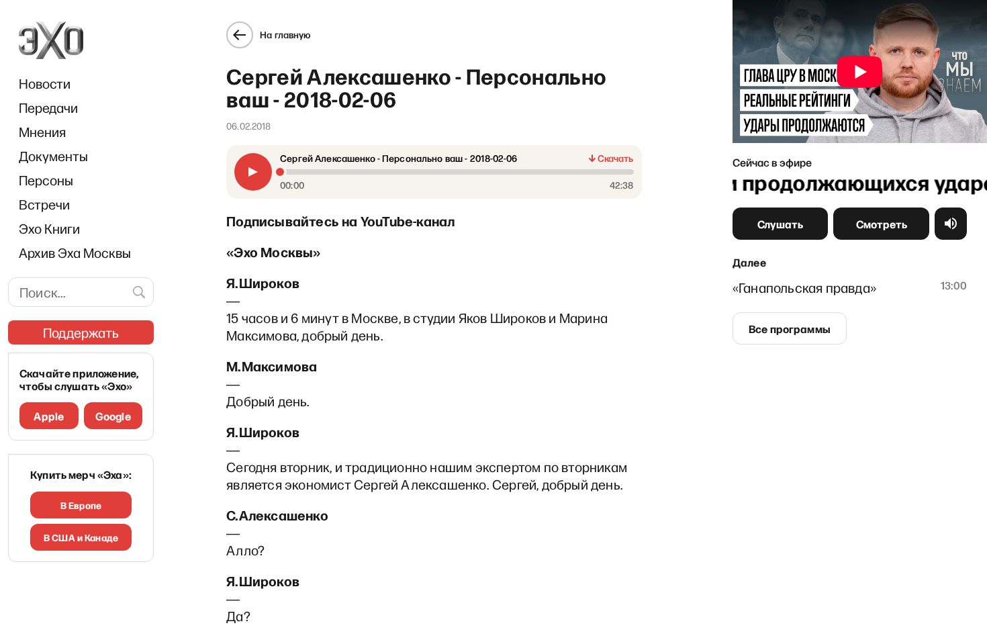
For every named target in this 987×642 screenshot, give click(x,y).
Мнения (42, 131)
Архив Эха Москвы (75, 252)
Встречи (44, 204)
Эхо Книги (49, 228)
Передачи (48, 107)
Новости (44, 83)
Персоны (46, 180)
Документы (53, 156)
